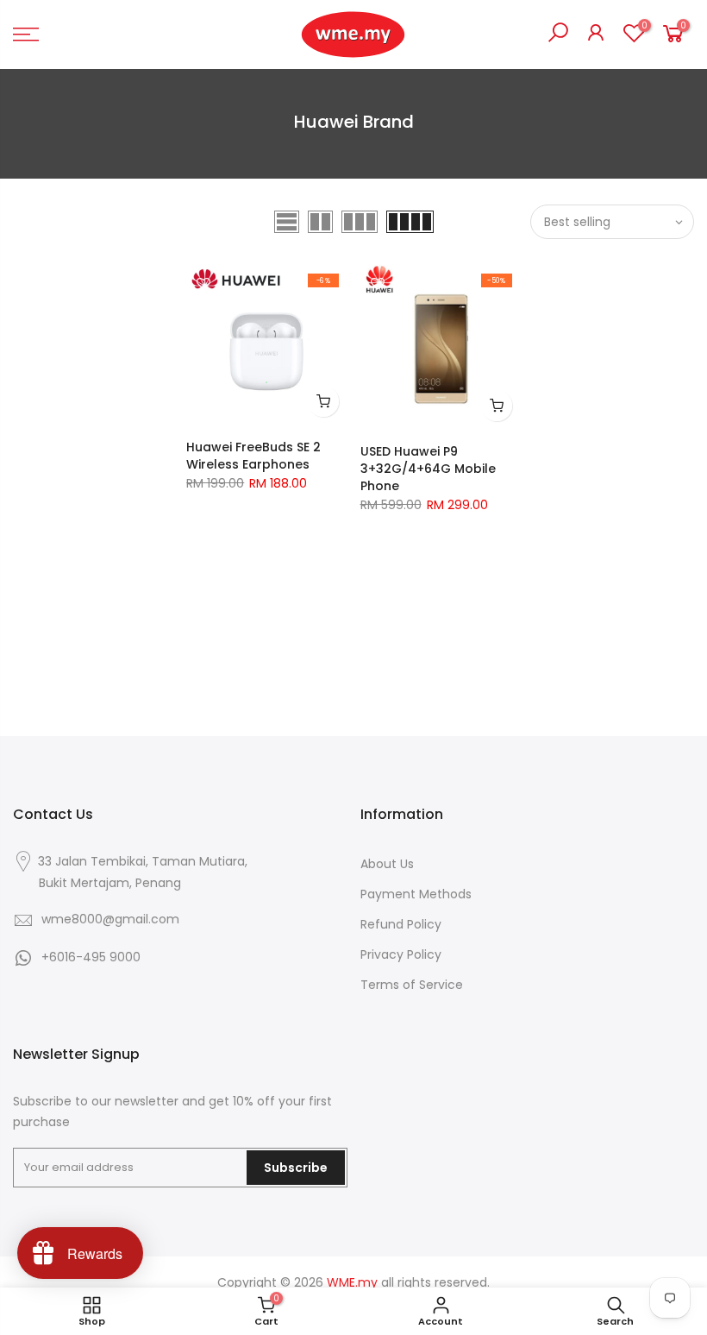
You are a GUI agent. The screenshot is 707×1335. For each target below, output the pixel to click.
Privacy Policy (400, 954)
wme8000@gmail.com (110, 919)
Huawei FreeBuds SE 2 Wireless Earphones (253, 455)
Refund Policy (400, 924)
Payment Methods (416, 894)
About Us (387, 863)
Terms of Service (411, 984)
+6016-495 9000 (91, 957)
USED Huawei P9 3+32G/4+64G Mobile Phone (428, 468)
